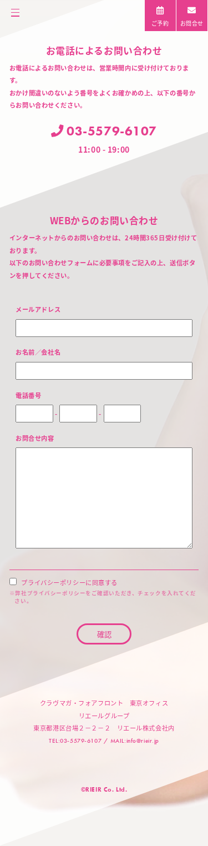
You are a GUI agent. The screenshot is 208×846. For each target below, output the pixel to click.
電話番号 (28, 395)
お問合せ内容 (35, 437)
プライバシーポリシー (56, 593)
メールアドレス (38, 309)
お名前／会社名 (38, 351)
